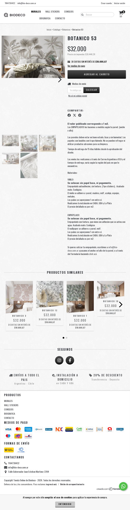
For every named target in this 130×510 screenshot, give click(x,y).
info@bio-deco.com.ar (26, 3)
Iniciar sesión (119, 3)
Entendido (65, 504)
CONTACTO (60, 18)
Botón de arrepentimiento (72, 484)
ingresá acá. (51, 484)
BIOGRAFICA (44, 18)
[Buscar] (81, 14)
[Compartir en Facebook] (69, 115)
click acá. (93, 254)
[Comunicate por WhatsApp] (123, 486)
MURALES (36, 11)
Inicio (49, 29)
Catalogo (56, 29)
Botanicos (66, 29)
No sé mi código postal (77, 95)
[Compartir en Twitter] (74, 115)
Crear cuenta (106, 3)
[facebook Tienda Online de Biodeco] (70, 360)
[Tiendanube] (111, 489)
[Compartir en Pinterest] (79, 115)
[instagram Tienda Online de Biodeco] (59, 360)
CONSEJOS (68, 11)
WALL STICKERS (52, 11)
